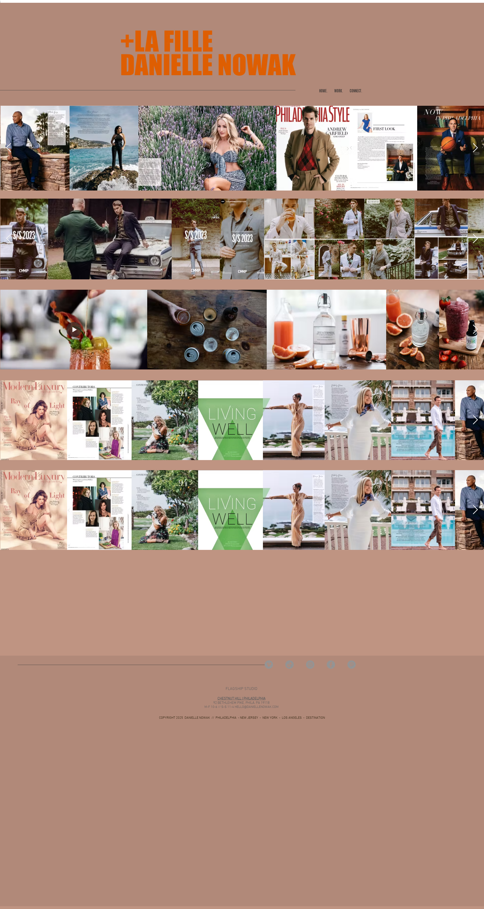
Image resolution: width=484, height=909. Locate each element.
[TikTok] (289, 664)
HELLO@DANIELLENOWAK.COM (257, 707)
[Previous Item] (9, 148)
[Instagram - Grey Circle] (310, 664)
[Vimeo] (269, 664)
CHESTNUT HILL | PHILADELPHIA (241, 699)
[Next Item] (475, 148)
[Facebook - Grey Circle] (331, 664)
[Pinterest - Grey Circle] (351, 664)
